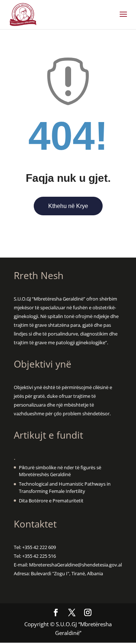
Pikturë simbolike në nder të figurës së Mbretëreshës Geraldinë (60, 471)
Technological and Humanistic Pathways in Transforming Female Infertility (65, 487)
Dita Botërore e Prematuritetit (51, 500)
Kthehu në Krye (68, 206)
